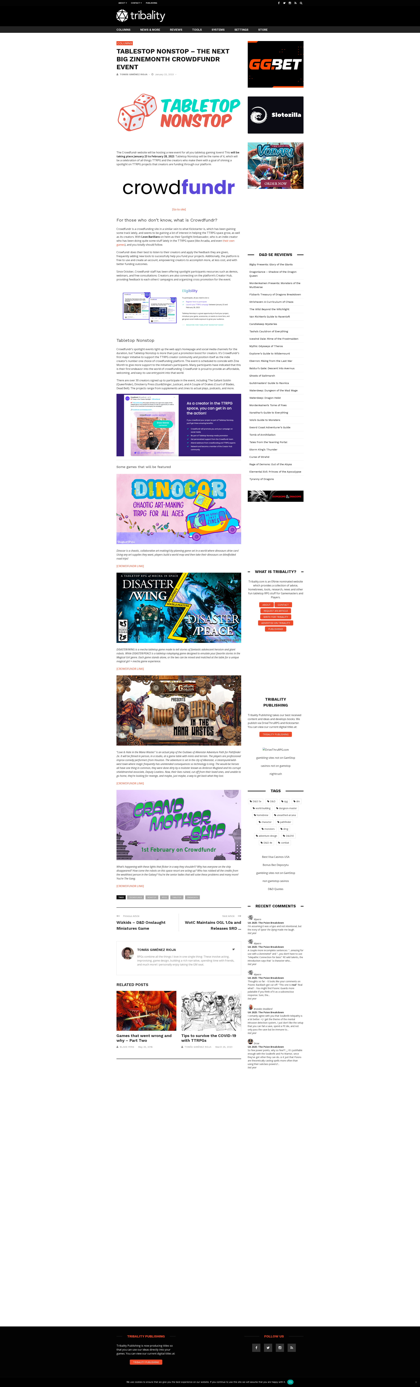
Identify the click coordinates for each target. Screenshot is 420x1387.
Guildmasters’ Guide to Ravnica (269, 383)
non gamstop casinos (275, 881)
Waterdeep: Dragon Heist (265, 397)
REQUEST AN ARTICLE (276, 610)
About (121, 3)
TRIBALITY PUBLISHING (276, 734)
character (267, 822)
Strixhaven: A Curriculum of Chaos (271, 301)
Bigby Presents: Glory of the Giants (271, 264)
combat (285, 842)
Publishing (151, 3)
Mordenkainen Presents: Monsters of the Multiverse (274, 285)
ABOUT (266, 604)
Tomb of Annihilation (262, 434)
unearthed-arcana (286, 815)
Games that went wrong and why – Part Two (144, 1038)
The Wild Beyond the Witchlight (269, 309)
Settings (241, 29)
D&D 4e (267, 842)
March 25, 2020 (223, 1047)
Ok (290, 1382)
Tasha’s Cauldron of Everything (268, 331)
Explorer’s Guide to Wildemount (269, 353)
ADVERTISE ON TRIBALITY (275, 623)
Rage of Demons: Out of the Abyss (270, 464)
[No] (416, 1382)
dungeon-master (288, 808)
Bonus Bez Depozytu (276, 865)
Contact (135, 3)
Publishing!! (275, 629)
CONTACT (283, 604)
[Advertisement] (244, 15)
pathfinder (285, 822)
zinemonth (192, 897)
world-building (263, 808)
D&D (272, 801)
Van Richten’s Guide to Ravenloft (269, 316)
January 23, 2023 (165, 74)
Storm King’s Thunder (263, 449)
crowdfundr (135, 897)
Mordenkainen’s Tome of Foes (268, 405)
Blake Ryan (127, 1047)
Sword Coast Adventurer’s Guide (269, 427)
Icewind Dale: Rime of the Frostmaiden (273, 338)
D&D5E (290, 835)
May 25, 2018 (145, 1047)
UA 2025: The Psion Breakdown (266, 922)
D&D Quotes (275, 889)
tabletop (176, 897)
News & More (150, 29)
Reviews (176, 29)
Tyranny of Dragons (261, 479)
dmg (285, 828)
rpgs (164, 897)
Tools (197, 29)
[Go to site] (179, 209)
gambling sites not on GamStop (275, 758)
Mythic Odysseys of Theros (266, 346)
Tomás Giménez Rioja (133, 74)
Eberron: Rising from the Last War (270, 360)
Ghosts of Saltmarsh (262, 375)
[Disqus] (178, 1110)
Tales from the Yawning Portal (268, 442)
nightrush (276, 774)
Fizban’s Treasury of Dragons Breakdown (275, 294)
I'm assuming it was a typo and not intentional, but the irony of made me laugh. (275, 928)
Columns (123, 29)
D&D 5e (257, 801)
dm (298, 801)
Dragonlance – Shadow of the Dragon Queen (272, 273)
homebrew (262, 815)
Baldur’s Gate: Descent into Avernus (271, 368)
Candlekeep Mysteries (263, 324)
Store (263, 29)
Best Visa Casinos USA (275, 857)
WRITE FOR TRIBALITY (275, 616)
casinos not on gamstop (276, 766)
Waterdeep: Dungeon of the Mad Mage (273, 390)
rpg (286, 801)
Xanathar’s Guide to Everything (268, 412)
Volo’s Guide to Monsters (264, 420)
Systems (218, 29)
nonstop (151, 897)
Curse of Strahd (259, 456)
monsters (269, 828)
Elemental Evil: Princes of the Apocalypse (275, 471)
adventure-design (268, 835)
